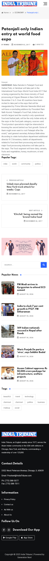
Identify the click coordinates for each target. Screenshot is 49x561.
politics (30, 402)
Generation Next (24, 557)
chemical (7, 402)
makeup (7, 408)
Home (6, 13)
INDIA (5, 164)
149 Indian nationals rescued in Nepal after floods (29, 331)
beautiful (7, 397)
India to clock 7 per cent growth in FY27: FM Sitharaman (30, 309)
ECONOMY (19, 13)
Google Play (10, 537)
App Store (28, 537)
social (17, 408)
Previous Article (16, 180)
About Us (8, 515)
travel (17, 397)
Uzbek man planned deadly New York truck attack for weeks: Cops (22, 187)
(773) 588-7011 (12, 483)
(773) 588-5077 (12, 480)
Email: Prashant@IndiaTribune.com (17, 475)
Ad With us (8, 510)
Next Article (34, 210)
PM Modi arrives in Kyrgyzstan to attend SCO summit (31, 287)
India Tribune (26, 554)
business (41, 402)
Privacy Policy (9, 499)
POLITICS (38, 164)
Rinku (6, 45)
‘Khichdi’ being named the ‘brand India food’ (27, 215)
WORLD (14, 164)
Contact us (8, 505)
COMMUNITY (25, 164)
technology (29, 397)
